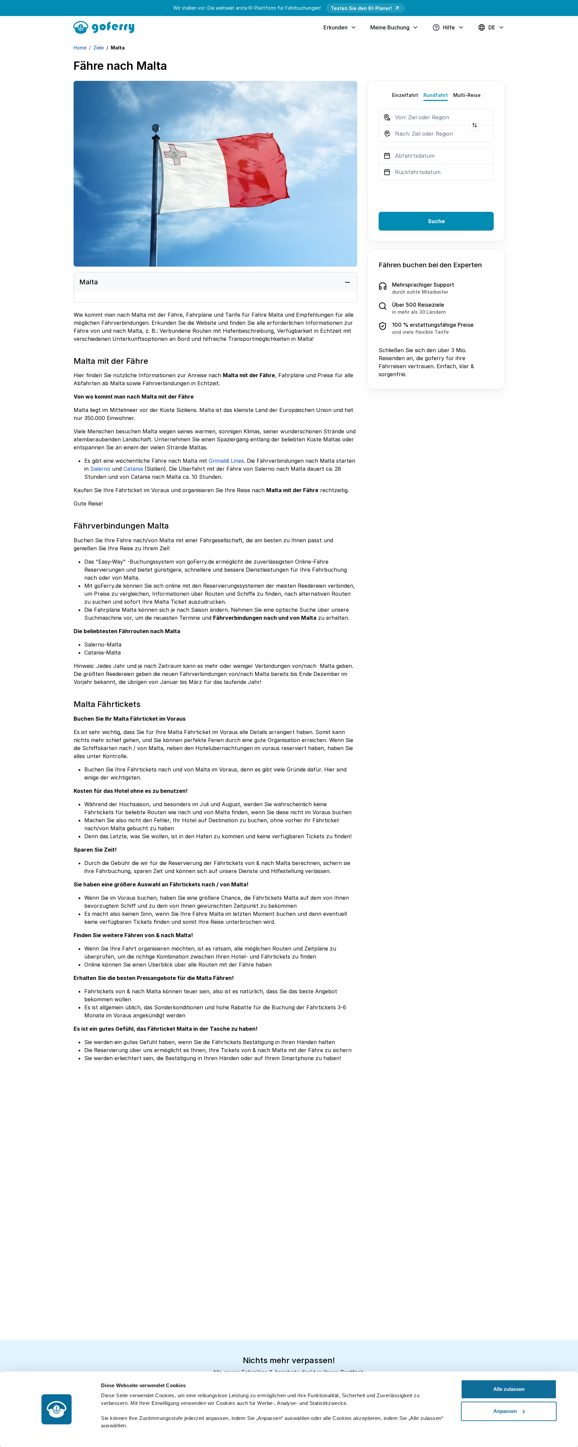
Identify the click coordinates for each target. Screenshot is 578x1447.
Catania (133, 468)
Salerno (100, 468)
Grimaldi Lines (226, 460)
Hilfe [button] (449, 27)
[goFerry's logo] (106, 26)
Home (80, 47)
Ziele (98, 47)
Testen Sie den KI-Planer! (361, 8)
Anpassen (505, 1411)
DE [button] (491, 27)
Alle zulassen (508, 1389)
